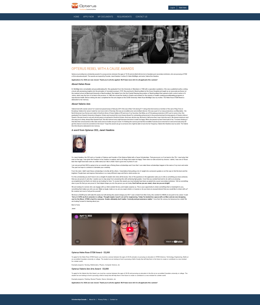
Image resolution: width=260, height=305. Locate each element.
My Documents (105, 17)
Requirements (124, 17)
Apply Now (88, 17)
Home (76, 17)
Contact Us (141, 17)
